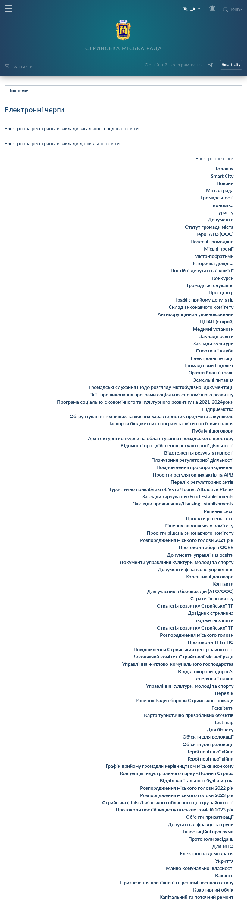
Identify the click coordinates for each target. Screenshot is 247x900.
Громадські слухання (210, 285)
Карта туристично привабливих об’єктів (188, 715)
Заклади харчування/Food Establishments (187, 496)
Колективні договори (209, 576)
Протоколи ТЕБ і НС (210, 642)
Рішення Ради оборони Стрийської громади (184, 700)
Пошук (235, 9)
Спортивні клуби (214, 350)
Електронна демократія (206, 853)
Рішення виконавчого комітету (198, 525)
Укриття (224, 861)
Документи (220, 219)
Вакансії (224, 875)
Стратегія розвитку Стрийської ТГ (195, 605)
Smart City (222, 176)
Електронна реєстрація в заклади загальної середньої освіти (72, 128)
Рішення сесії (218, 511)
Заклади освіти (216, 336)
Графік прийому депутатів (204, 299)
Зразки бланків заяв (211, 372)
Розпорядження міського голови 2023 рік (186, 795)
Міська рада (219, 190)
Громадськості (217, 197)
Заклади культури (213, 343)
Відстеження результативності (198, 452)
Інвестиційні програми (208, 831)
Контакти (222, 583)
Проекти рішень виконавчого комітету (190, 533)
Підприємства (217, 409)
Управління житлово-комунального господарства (177, 664)
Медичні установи (213, 329)
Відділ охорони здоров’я (205, 671)
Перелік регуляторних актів (201, 482)
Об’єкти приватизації (209, 817)
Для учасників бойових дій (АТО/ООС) (190, 591)
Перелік (224, 693)
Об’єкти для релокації (208, 736)
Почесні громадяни (211, 241)
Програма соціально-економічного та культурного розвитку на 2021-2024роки (145, 402)
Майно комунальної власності (199, 868)
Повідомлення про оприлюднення (194, 467)
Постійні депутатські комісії (201, 270)
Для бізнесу (220, 729)
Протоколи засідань (210, 839)
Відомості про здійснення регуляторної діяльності (176, 445)
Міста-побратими (213, 256)
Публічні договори (212, 430)
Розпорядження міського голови (196, 635)
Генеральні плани (213, 678)
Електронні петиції (212, 358)
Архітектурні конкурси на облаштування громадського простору (160, 438)
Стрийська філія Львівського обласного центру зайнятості (167, 802)
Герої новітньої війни (210, 751)
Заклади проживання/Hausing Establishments (183, 503)
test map (224, 722)
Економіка (221, 205)
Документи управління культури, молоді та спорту (176, 562)
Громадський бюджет (208, 365)
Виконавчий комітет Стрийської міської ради (182, 656)
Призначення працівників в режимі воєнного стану (176, 882)
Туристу (224, 212)
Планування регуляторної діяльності (192, 460)
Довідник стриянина (210, 613)
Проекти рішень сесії (209, 518)
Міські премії (218, 249)
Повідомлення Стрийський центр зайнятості (183, 649)
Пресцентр (220, 292)
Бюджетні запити (213, 620)
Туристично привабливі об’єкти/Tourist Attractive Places (171, 489)
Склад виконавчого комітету (201, 307)
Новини (225, 183)
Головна (224, 168)
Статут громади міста (209, 227)
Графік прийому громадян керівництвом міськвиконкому (169, 766)
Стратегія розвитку (211, 598)
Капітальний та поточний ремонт (196, 897)
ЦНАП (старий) (216, 321)
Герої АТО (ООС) (214, 234)
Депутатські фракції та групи (200, 824)
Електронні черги (214, 158)
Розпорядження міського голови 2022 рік (186, 788)
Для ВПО (222, 846)
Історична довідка (213, 263)
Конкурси (222, 278)
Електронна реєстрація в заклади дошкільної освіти (62, 143)
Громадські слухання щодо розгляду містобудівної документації (161, 387)
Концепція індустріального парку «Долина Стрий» (176, 773)
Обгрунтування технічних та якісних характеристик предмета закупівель (151, 416)
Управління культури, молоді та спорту (189, 686)
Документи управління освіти (200, 555)
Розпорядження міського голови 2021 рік (186, 540)
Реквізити (222, 708)
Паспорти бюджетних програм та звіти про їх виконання (170, 423)
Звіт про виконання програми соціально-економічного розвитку (161, 394)
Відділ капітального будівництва (196, 780)
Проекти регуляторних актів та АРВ (193, 474)
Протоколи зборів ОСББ (206, 547)
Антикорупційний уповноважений (195, 314)
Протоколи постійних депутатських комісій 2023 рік (174, 809)
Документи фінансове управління (195, 569)
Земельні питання (213, 380)
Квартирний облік (213, 889)
